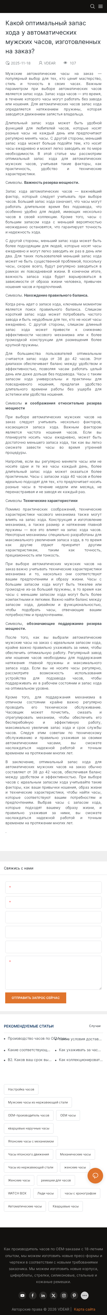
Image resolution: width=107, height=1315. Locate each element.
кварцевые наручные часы (28, 1128)
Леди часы (45, 1193)
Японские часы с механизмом (31, 1141)
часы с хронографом (80, 1193)
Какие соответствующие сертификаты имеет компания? (30, 1050)
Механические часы (75, 1154)
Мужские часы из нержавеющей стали (38, 1102)
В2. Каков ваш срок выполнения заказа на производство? (30, 1059)
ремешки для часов (56, 1180)
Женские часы (19, 1180)
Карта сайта (84, 1309)
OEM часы (68, 1115)
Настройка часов (21, 1089)
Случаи (95, 1026)
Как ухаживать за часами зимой (81, 1050)
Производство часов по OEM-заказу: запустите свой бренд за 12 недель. (39, 1038)
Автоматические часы (25, 1206)
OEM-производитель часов (28, 1115)
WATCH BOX (17, 1193)
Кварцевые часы (66, 1206)
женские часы (75, 1167)
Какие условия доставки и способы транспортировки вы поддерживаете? (81, 1039)
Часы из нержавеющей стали (30, 1167)
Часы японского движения (28, 1154)
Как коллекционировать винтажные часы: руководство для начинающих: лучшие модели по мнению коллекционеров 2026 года (81, 1059)
